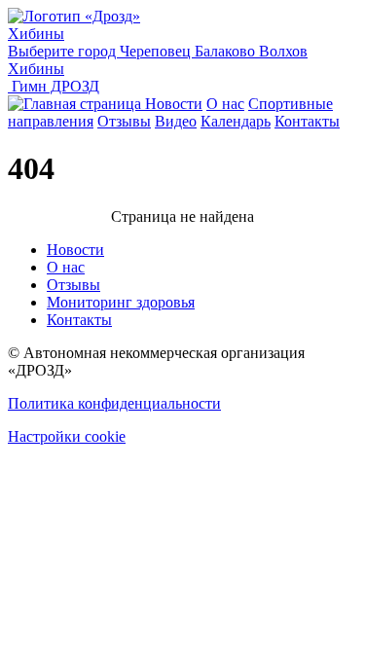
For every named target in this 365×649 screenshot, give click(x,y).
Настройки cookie (67, 436)
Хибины (36, 33)
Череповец (157, 51)
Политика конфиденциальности (114, 403)
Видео (176, 121)
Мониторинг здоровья (121, 302)
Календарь (236, 121)
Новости (173, 103)
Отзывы (124, 121)
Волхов (283, 51)
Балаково (227, 51)
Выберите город (64, 51)
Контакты (307, 121)
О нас (225, 103)
